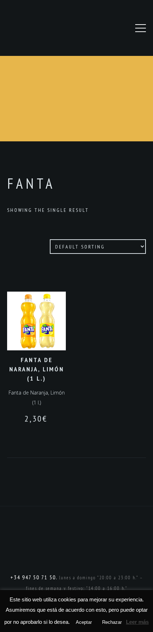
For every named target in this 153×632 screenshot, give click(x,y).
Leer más (137, 622)
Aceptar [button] (84, 622)
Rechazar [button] (112, 622)
